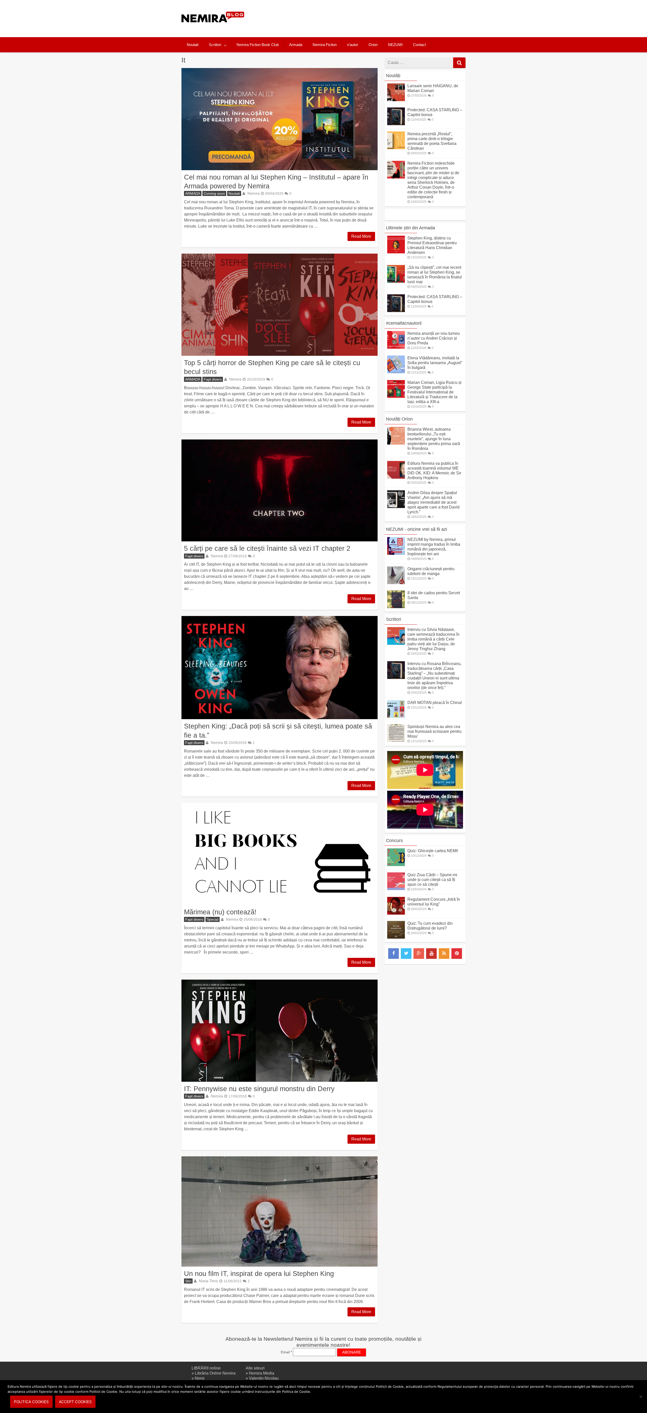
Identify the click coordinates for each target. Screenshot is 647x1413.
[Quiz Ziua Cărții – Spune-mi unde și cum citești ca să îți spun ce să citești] (396, 889)
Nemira (253, 193)
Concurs (394, 840)
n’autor (352, 44)
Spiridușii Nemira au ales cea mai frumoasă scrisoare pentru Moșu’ (434, 731)
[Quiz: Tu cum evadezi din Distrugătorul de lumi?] (396, 937)
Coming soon (214, 193)
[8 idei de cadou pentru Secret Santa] (396, 607)
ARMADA (192, 193)
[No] (640, 1396)
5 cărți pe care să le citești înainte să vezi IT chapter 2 (267, 548)
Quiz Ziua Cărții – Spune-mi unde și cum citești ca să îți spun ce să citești (432, 880)
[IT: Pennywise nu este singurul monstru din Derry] (279, 1031)
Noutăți (393, 75)
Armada (295, 44)
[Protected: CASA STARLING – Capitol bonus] (396, 124)
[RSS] (444, 953)
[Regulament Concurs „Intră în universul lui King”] (396, 913)
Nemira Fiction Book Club (258, 44)
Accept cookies (75, 1401)
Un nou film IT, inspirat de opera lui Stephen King (259, 1273)
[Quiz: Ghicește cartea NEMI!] (396, 865)
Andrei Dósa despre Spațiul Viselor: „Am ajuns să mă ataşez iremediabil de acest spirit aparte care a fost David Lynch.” (433, 502)
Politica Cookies (31, 1401)
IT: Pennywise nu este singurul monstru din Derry (259, 1089)
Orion (373, 44)
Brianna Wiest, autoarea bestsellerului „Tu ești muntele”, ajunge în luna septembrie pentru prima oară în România (433, 439)
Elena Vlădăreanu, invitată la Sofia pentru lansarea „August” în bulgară (434, 363)
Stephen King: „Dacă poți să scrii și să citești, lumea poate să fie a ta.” (278, 730)
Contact (419, 44)
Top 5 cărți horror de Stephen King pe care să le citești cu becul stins (272, 367)
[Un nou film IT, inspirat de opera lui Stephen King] (279, 1211)
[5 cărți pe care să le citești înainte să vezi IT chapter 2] (279, 490)
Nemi (199, 1378)
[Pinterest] (456, 953)
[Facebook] (393, 953)
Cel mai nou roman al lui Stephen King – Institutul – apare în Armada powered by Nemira (276, 181)
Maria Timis (208, 1281)
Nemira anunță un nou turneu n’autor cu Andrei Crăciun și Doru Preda (433, 338)
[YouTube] (431, 953)
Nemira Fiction (325, 44)
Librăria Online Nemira (215, 1373)
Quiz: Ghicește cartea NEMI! (432, 851)
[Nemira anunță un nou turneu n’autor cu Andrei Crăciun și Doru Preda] (396, 347)
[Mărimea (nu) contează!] (279, 854)
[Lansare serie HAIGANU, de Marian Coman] (396, 100)
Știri (188, 1281)
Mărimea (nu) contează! (220, 912)
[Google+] (418, 953)
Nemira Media (261, 1373)
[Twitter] (406, 953)
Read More (361, 236)
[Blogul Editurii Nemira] (212, 27)
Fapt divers (213, 379)
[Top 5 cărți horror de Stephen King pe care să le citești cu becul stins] (279, 305)
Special (212, 919)
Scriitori (215, 44)
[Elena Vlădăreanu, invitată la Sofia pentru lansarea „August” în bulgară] (396, 372)
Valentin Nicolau (264, 1378)
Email (286, 1352)
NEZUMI (395, 44)
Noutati (192, 44)
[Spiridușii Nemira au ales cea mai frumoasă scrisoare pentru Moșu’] (396, 740)
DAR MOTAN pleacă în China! (434, 702)
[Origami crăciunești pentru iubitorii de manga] (396, 583)
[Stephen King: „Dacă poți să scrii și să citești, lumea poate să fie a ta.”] (279, 667)
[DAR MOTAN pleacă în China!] (396, 716)
